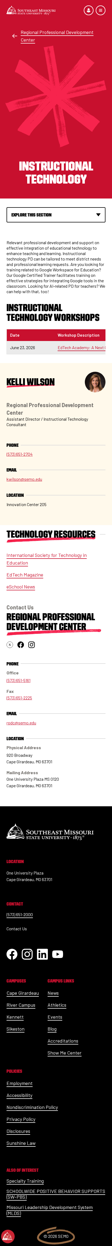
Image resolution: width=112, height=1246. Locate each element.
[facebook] (20, 644)
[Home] (31, 10)
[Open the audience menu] (89, 10)
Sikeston (15, 1029)
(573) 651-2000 (20, 914)
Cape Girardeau (23, 993)
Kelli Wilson (31, 382)
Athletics (57, 1005)
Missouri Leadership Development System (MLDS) (50, 1210)
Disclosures (18, 1131)
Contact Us (17, 928)
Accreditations (63, 1041)
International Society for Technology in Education (47, 559)
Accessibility (19, 1095)
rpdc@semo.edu (21, 722)
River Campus (21, 1005)
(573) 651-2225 (19, 697)
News (53, 993)
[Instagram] (27, 954)
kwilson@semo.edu (24, 479)
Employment (20, 1083)
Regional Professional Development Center (57, 36)
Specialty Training (25, 1181)
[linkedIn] (42, 954)
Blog (52, 1029)
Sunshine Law (21, 1143)
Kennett (15, 1017)
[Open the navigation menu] (100, 10)
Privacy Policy (21, 1119)
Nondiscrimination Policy (32, 1107)
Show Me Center (65, 1053)
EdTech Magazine (25, 575)
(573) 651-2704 (20, 454)
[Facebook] (12, 954)
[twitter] (10, 644)
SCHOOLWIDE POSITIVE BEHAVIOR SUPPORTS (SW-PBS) (56, 1194)
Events (55, 1017)
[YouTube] (57, 954)
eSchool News (21, 587)
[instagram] (31, 644)
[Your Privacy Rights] (8, 1236)
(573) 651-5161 (18, 680)
